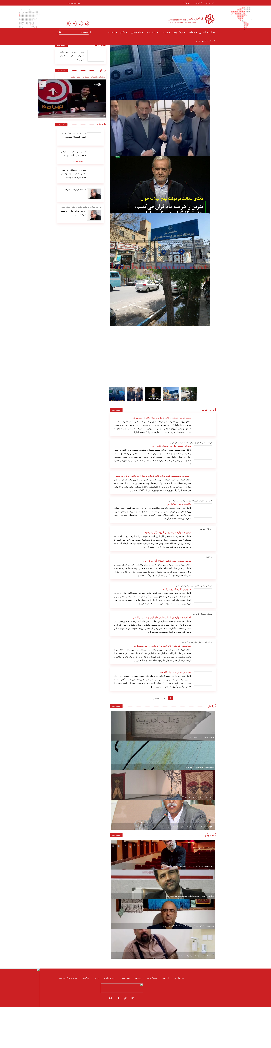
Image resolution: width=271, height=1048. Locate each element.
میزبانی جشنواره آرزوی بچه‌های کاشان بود (171, 446)
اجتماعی (191, 32)
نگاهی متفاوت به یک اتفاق (179, 504)
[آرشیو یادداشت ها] (94, 137)
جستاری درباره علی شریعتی (75, 189)
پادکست (111, 32)
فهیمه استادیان (78, 161)
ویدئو (102, 70)
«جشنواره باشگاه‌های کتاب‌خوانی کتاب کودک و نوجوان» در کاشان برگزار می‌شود (153, 476)
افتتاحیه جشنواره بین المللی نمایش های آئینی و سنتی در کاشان (162, 617)
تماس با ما (198, 3)
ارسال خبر (210, 3)
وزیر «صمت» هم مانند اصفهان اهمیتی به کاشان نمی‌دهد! (72, 56)
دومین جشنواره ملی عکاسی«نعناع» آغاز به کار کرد (167, 561)
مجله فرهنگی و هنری (204, 41)
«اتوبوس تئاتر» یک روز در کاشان (176, 589)
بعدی (157, 698)
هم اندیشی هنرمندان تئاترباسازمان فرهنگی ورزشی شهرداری (162, 646)
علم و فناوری (135, 32)
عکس (122, 32)
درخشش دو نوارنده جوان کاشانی (175, 672)
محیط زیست (151, 32)
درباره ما (186, 3)
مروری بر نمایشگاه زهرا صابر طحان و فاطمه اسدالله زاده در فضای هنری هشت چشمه (73, 173)
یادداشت (101, 123)
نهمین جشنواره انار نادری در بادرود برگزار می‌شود (168, 532)
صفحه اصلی (207, 32)
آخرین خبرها (209, 409)
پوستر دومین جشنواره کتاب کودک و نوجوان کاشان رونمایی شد (162, 418)
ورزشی (165, 32)
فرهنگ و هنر (178, 32)
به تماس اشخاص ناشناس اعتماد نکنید (88, 77)
